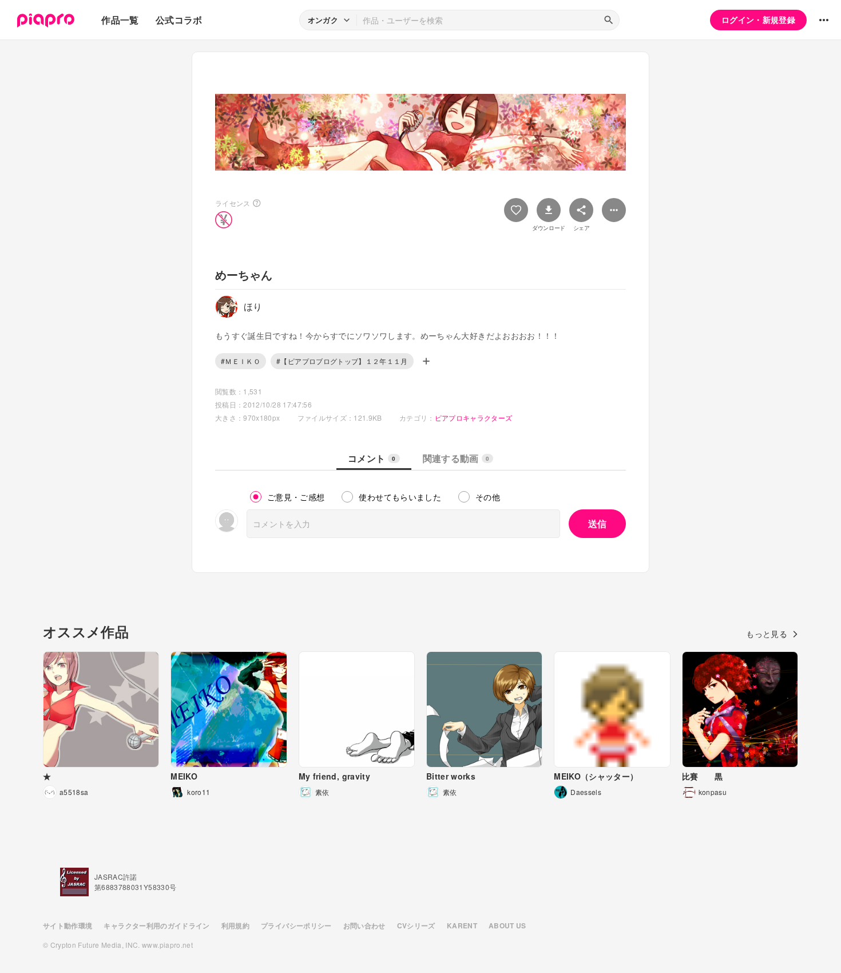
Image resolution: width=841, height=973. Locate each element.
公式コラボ (179, 19)
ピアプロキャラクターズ (474, 417)
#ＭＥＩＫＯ (240, 361)
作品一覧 (119, 19)
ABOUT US (507, 925)
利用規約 (235, 925)
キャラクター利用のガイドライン (156, 925)
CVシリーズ (416, 925)
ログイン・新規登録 (758, 19)
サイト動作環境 (67, 925)
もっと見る (766, 633)
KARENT (462, 925)
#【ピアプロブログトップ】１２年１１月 (342, 361)
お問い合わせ (364, 925)
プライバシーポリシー (296, 925)
